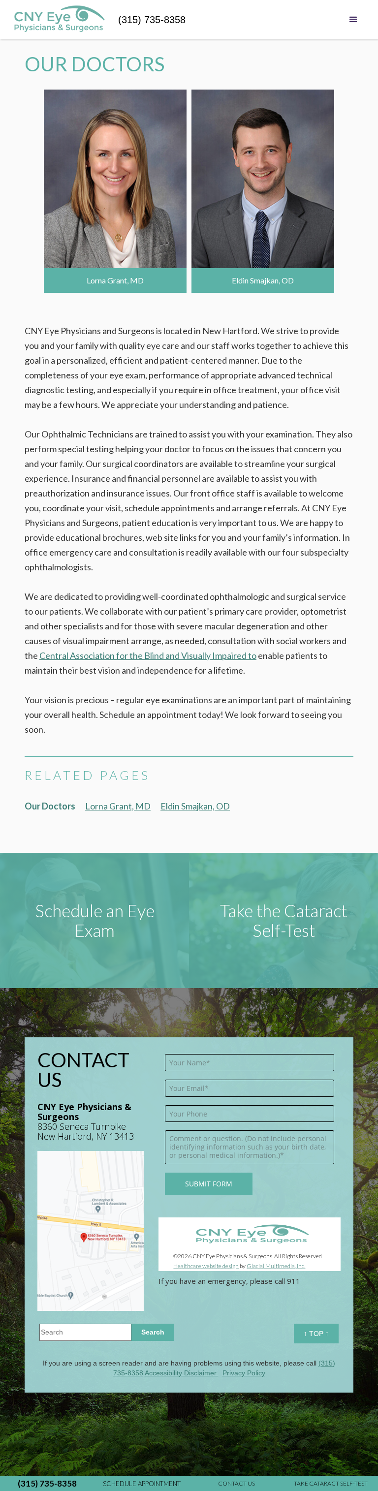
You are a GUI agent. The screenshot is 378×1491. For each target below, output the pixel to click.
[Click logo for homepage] (59, 19)
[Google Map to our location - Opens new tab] (90, 1231)
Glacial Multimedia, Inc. (276, 1266)
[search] (152, 1332)
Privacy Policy (243, 1373)
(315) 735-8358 (152, 20)
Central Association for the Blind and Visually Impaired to (147, 655)
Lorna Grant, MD (118, 806)
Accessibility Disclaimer (182, 1373)
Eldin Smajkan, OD (195, 806)
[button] (353, 22)
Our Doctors (50, 806)
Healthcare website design (206, 1266)
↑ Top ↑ (316, 1333)
